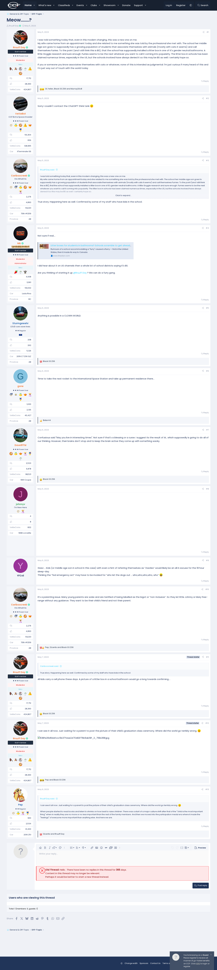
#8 (207, 488)
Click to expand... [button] (123, 195)
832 (29, 527)
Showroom (109, 5)
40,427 (28, 415)
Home (28, 5)
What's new (44, 5)
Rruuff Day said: (47, 169)
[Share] (203, 32)
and (55, 779)
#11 (207, 657)
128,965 (27, 145)
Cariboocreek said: (49, 666)
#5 (207, 308)
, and (63, 88)
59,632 (28, 288)
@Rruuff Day (80, 272)
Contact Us (155, 963)
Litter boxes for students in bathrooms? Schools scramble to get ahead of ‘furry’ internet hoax (103, 245)
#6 (207, 371)
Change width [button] (131, 963)
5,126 (29, 350)
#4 (207, 228)
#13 (207, 789)
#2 (207, 98)
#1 (208, 32)
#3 (207, 160)
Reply (206, 81)
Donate (126, 5)
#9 (207, 560)
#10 (207, 589)
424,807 (27, 89)
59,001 (28, 208)
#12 (207, 723)
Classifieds (64, 5)
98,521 (28, 474)
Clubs (94, 5)
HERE (198, 963)
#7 (207, 429)
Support (138, 5)
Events (80, 5)
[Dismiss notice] (211, 955)
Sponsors (144, 963)
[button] (34, 5)
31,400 (28, 829)
